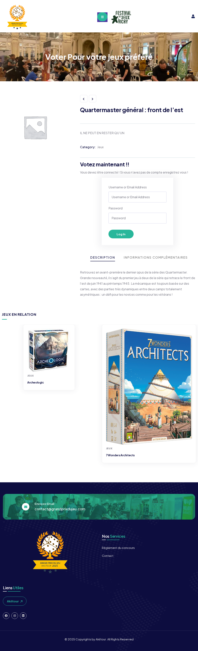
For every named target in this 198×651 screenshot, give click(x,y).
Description (102, 257)
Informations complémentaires (156, 257)
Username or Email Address (127, 187)
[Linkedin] (23, 615)
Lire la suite (49, 365)
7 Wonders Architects (120, 455)
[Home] (17, 17)
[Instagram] (14, 615)
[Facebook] (6, 615)
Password (115, 208)
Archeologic (35, 382)
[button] (191, 396)
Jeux (100, 147)
